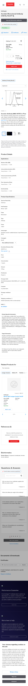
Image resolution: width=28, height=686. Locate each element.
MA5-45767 (3, 120)
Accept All (14, 681)
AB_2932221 (4, 306)
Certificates (16, 32)
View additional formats (8, 242)
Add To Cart (14, 66)
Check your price (10, 61)
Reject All (14, 676)
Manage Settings (14, 672)
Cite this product (14, 441)
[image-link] (14, 98)
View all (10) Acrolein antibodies (14, 20)
